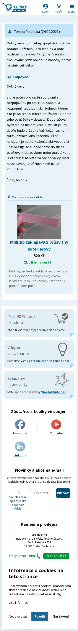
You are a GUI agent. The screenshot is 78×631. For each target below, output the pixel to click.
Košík (58, 11)
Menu (71, 11)
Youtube (56, 433)
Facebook (20, 433)
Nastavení (61, 616)
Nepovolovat (18, 616)
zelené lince (61, 361)
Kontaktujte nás (54, 392)
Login (45, 11)
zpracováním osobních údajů (18, 504)
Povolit (39, 616)
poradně (35, 361)
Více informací (18, 602)
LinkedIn (20, 455)
